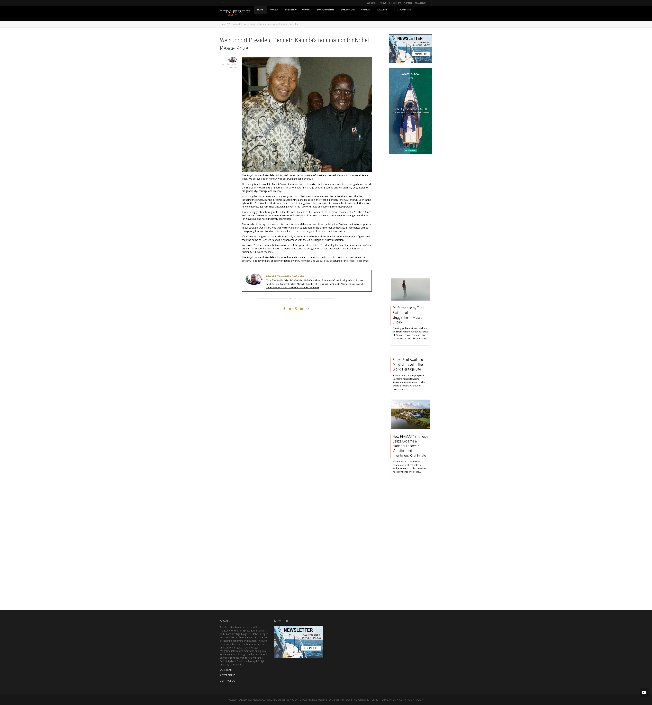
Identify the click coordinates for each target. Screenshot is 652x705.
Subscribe (372, 2)
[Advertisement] (410, 217)
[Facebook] (223, 3)
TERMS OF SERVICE (391, 699)
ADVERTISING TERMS (366, 699)
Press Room (395, 2)
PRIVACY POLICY (413, 699)
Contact (408, 2)
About (383, 2)
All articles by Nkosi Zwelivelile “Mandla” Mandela (292, 287)
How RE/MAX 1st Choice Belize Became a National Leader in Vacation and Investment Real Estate (410, 446)
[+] (410, 289)
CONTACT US (227, 680)
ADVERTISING (227, 675)
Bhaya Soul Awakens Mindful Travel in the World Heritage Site (408, 364)
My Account (420, 2)
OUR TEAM (226, 669)
